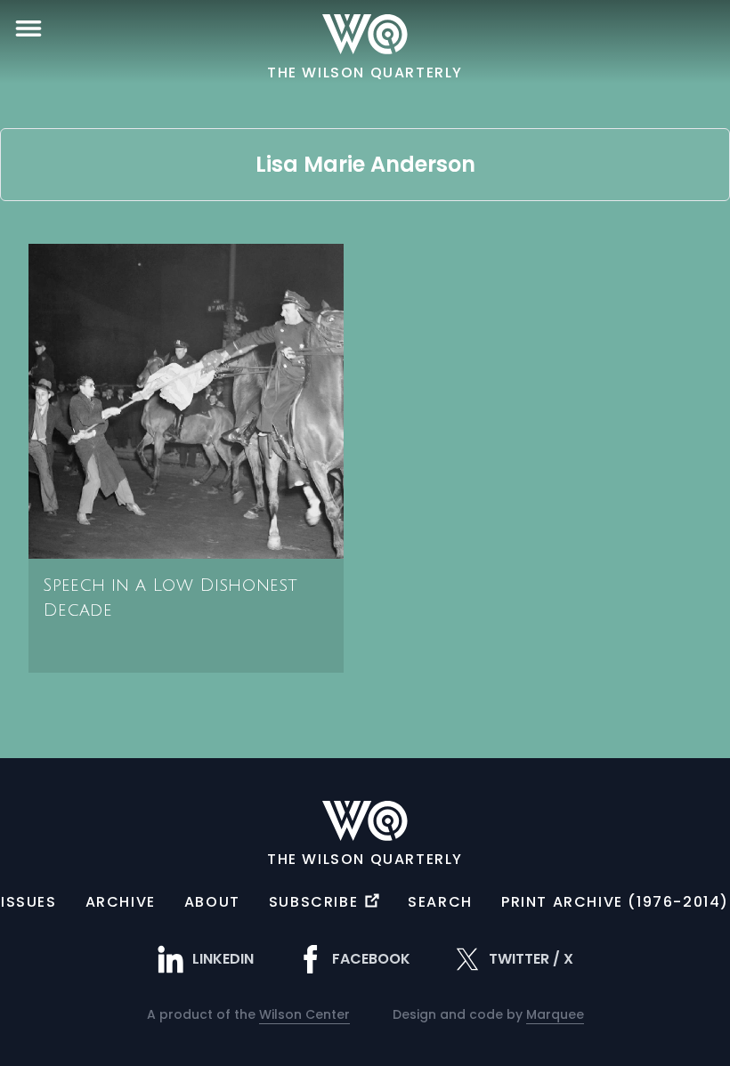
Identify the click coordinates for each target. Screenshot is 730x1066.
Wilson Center (304, 1014)
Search (440, 902)
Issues (29, 902)
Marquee (555, 1014)
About (212, 902)
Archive (120, 902)
